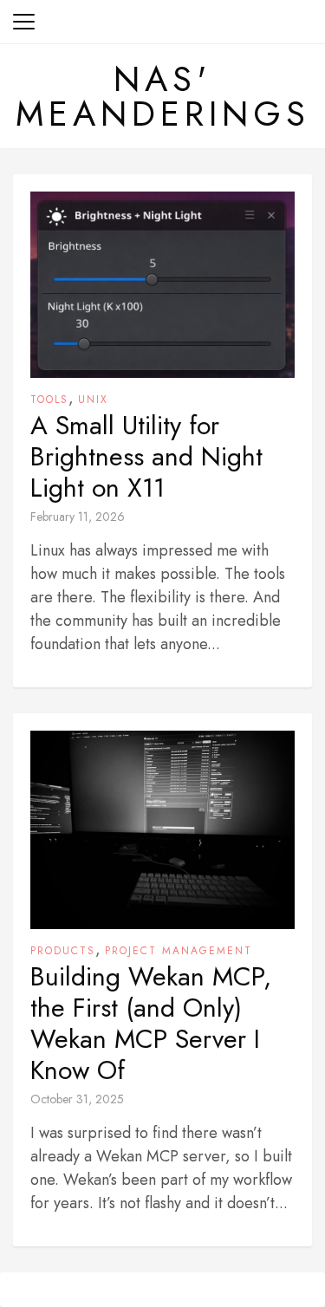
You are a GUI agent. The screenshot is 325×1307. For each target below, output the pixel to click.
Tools (49, 399)
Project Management (178, 951)
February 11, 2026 (77, 516)
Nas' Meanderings (163, 96)
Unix (93, 399)
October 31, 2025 (77, 1099)
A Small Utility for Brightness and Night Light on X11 (146, 457)
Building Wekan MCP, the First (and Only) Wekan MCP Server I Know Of (150, 1023)
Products (62, 951)
